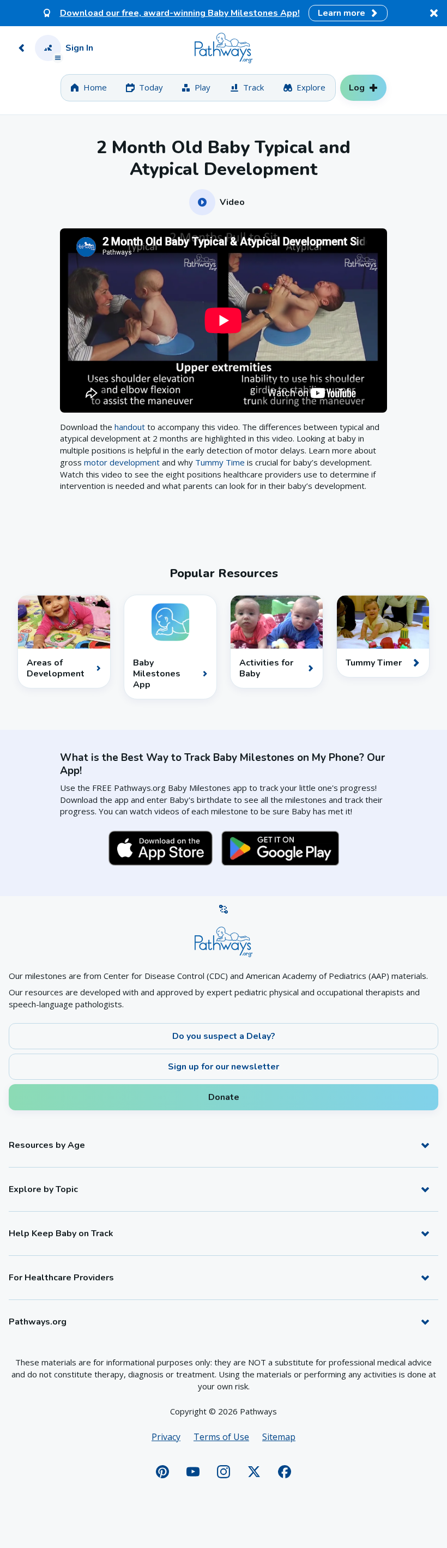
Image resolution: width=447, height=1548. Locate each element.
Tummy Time (220, 462)
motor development (122, 462)
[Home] (223, 48)
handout (129, 426)
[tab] (88, 88)
